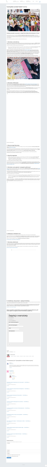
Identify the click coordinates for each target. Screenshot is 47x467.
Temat (10, 328)
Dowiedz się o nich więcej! (12, 147)
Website (8, 453)
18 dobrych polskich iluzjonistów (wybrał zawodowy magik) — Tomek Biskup (17, 427)
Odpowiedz (10, 367)
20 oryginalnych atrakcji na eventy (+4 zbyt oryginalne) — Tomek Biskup (17, 414)
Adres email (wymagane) (13, 325)
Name (8, 450)
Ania (14, 354)
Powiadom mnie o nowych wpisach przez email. (12, 456)
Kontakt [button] (37, 1)
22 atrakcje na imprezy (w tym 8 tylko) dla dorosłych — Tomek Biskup (16, 433)
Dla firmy (22, 1)
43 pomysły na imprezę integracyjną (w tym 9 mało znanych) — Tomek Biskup (17, 382)
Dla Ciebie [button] (16, 1)
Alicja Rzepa (11, 370)
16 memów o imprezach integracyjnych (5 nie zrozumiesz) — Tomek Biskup (17, 401)
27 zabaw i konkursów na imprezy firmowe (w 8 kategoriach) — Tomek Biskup (18, 388)
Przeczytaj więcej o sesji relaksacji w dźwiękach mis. (13, 239)
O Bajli (33, 1)
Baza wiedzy (28, 1)
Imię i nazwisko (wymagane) (13, 322)
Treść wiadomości (12, 330)
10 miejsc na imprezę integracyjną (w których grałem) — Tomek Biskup (17, 395)
